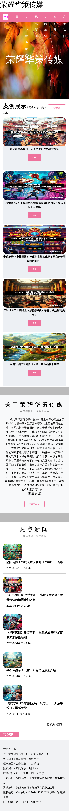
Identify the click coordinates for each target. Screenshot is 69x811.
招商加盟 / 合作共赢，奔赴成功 (21, 763)
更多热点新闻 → (56, 724)
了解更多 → (34, 504)
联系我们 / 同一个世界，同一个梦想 (23, 773)
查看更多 (34, 494)
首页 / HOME (10, 749)
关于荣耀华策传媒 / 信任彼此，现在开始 (26, 754)
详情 (34, 158)
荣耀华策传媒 (21, 4)
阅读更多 (57, 108)
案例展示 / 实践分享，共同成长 (21, 768)
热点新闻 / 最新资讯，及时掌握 (21, 758)
